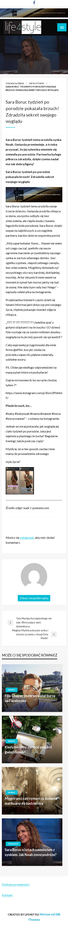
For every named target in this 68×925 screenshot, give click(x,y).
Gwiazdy (13, 843)
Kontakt (7, 895)
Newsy (11, 690)
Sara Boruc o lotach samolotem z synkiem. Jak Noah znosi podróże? (30, 852)
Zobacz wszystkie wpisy (34, 598)
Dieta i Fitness (36, 83)
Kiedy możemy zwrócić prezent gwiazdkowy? (28, 749)
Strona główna (15, 83)
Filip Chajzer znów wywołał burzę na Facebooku (30, 698)
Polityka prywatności (15, 884)
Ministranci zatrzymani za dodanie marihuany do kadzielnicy (31, 800)
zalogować (27, 537)
